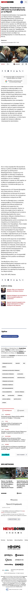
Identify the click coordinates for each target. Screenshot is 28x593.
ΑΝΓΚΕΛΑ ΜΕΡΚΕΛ (6, 399)
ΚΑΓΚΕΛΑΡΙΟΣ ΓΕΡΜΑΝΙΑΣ (8, 374)
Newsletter (12, 355)
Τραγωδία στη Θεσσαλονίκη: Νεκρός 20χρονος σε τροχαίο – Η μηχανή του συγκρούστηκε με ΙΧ (14, 432)
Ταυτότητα (3, 540)
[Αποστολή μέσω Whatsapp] (14, 71)
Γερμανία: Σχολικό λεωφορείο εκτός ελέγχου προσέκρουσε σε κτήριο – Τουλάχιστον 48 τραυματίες (16, 304)
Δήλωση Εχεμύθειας (19, 540)
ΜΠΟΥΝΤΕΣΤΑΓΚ (21, 377)
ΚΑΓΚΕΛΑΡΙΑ (20, 374)
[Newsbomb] (14, 529)
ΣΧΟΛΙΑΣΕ (17, 64)
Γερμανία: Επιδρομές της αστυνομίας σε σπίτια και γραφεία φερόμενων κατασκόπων (17, 297)
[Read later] (26, 64)
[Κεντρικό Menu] (26, 2)
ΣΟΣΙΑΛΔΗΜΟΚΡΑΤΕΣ (7, 391)
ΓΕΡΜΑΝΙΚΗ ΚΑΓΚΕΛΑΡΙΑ (7, 381)
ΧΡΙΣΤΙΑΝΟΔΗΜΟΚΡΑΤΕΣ (7, 388)
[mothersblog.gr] (8, 564)
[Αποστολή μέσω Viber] (11, 71)
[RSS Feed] (21, 533)
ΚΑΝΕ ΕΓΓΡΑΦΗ (13, 519)
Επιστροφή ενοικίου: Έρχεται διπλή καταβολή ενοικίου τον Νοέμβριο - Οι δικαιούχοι (12, 417)
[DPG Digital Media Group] (14, 547)
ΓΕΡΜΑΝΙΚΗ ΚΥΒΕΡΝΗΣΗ (7, 384)
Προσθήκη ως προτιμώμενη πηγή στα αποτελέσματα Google (15, 81)
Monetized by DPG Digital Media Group (17, 570)
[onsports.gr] (19, 555)
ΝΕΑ (24, 363)
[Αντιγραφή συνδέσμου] (22, 64)
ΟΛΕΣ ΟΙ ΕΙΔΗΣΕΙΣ (21, 454)
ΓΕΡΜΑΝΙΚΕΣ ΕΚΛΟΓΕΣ (7, 363)
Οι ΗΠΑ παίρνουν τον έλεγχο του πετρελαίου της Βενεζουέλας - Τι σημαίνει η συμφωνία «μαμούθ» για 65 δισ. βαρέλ (13, 448)
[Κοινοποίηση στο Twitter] (5, 71)
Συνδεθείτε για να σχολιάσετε (9, 336)
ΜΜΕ (3, 395)
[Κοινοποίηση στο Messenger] (8, 71)
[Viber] (9, 533)
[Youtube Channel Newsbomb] (18, 533)
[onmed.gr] (19, 564)
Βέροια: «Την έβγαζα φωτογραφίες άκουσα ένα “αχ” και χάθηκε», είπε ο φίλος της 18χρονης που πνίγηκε (7, 484)
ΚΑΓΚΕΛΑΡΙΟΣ (11, 395)
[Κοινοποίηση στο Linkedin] (17, 71)
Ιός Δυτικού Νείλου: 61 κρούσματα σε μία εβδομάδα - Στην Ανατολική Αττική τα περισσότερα (11, 425)
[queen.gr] (8, 560)
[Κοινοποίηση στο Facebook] (2, 71)
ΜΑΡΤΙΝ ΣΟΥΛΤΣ (17, 399)
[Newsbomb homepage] (7, 2)
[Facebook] (7, 533)
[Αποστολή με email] (22, 71)
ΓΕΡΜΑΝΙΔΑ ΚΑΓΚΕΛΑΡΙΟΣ (8, 377)
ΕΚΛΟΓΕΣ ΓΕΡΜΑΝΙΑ (19, 391)
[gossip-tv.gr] (8, 555)
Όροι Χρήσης (10, 540)
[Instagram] (12, 533)
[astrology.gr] (19, 560)
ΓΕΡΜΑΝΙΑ (20, 395)
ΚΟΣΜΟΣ (3, 64)
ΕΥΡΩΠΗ (4, 402)
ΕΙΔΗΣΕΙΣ (18, 363)
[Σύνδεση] (22, 2)
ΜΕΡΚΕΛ (4, 366)
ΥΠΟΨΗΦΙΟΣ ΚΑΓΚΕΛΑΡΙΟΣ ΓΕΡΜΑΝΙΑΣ (11, 370)
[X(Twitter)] (15, 533)
